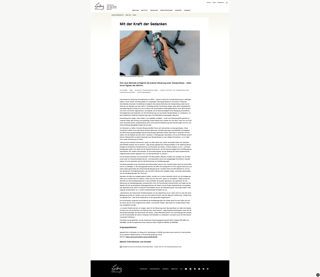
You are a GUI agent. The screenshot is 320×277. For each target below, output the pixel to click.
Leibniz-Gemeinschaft (118, 15)
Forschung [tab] (154, 10)
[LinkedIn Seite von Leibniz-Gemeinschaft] (199, 269)
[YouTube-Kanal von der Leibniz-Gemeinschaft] (186, 268)
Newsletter (174, 269)
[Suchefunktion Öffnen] (227, 2)
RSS (181, 269)
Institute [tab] (144, 10)
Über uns (128, 15)
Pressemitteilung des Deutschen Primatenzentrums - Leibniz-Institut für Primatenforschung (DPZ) (152, 246)
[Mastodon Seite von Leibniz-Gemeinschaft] (207, 269)
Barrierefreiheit (155, 269)
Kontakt (209, 2)
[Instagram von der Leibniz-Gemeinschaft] (190, 269)
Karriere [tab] (187, 10)
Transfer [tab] (178, 10)
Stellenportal (221, 2)
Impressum (165, 269)
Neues (134, 15)
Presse (214, 2)
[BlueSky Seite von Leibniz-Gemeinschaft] (203, 269)
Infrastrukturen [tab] (166, 10)
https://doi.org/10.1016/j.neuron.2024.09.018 (141, 237)
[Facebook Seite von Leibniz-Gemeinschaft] (195, 269)
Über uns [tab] (135, 10)
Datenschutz (143, 269)
